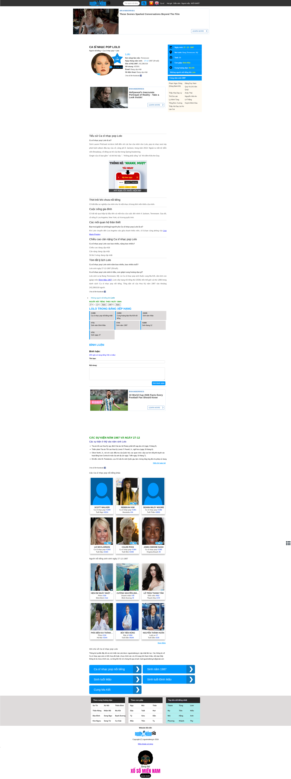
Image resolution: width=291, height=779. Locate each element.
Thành (170, 705)
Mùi (142, 705)
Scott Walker (102, 507)
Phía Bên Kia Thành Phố (102, 633)
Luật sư (153, 635)
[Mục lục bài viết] (288, 543)
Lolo (117, 51)
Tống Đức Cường (175, 103)
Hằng (181, 716)
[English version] (156, 4)
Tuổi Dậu (102, 552)
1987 (192, 47)
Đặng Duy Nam (190, 83)
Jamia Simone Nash (153, 547)
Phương (171, 721)
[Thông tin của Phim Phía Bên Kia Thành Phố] (102, 630)
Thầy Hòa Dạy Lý (175, 93)
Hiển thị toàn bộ (159, 463)
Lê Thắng (188, 100)
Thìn (143, 721)
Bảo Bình (96, 716)
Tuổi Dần (128, 638)
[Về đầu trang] (288, 776)
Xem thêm (162, 643)
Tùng (181, 705)
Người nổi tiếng (95, 51)
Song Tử (107, 721)
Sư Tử (95, 705)
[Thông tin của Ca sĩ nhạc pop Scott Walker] (102, 504)
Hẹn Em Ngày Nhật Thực (102, 593)
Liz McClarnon (102, 547)
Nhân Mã (107, 711)
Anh (191, 716)
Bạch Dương (120, 716)
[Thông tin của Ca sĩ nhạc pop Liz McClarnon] (102, 544)
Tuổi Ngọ (102, 512)
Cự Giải (118, 721)
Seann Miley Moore (153, 507)
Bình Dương (128, 598)
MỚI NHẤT (195, 3)
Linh (192, 705)
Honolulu (128, 512)
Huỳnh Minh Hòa (191, 103)
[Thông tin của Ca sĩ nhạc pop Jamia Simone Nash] (153, 544)
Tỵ (154, 721)
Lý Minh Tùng (174, 100)
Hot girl (169, 3)
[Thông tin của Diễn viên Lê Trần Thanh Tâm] (153, 590)
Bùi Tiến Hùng (128, 633)
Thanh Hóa (153, 598)
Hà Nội (102, 638)
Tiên (180, 711)
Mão (132, 721)
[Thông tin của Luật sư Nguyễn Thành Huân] (153, 630)
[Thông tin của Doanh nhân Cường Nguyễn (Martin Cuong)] (127, 590)
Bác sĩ (127, 635)
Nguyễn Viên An (191, 96)
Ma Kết (191, 68)
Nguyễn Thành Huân (153, 633)
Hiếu (192, 711)
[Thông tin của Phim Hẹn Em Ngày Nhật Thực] (102, 590)
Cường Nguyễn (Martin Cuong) (128, 593)
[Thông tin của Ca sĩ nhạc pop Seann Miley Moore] (153, 504)
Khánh (181, 721)
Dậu (131, 711)
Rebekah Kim (127, 507)
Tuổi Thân (153, 512)
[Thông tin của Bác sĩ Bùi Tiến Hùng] (127, 630)
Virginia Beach (154, 552)
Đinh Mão (186, 63)
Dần (154, 716)
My (169, 711)
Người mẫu (185, 3)
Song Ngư (108, 716)
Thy (191, 721)
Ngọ (131, 705)
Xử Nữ (106, 705)
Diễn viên (176, 3)
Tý (131, 716)
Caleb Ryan (128, 547)
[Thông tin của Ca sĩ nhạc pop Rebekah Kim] (127, 504)
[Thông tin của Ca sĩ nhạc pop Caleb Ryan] (127, 544)
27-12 (146, 61)
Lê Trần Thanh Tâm (154, 593)
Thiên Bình (119, 705)
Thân (155, 705)
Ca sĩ (162, 3)
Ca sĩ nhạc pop (108, 51)
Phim (102, 596)
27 (184, 47)
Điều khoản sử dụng (145, 744)
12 (188, 47)
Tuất (143, 711)
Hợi (154, 711)
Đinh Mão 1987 (105, 280)
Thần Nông (97, 711)
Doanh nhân (127, 596)
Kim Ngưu (97, 721)
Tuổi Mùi (128, 552)
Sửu (143, 716)
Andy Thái (188, 93)
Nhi (169, 716)
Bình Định (102, 598)
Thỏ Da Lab (173, 96)
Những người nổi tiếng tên (103, 298)
